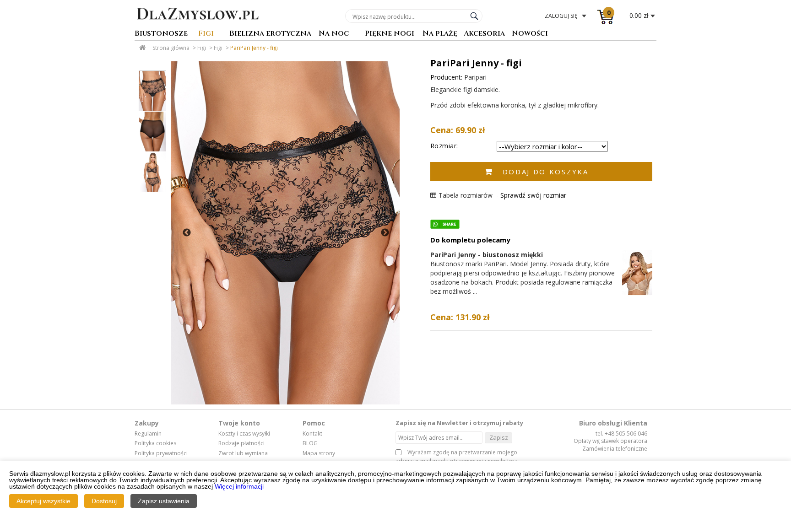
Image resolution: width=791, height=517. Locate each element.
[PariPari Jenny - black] (285, 232)
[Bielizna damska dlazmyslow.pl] (197, 26)
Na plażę (440, 34)
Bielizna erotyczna (270, 34)
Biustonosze (161, 34)
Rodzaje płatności (241, 443)
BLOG (310, 443)
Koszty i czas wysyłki (244, 433)
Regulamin (148, 433)
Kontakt (312, 433)
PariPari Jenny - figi (254, 48)
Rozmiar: (444, 145)
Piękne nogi (389, 34)
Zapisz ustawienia (164, 501)
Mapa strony (319, 453)
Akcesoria (484, 34)
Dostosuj (104, 501)
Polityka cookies (155, 443)
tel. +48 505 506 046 (621, 433)
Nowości (530, 34)
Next (385, 232)
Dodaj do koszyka (546, 171)
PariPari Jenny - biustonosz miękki (486, 254)
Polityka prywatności (161, 453)
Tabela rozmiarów (466, 195)
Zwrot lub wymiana (243, 453)
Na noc (334, 34)
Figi (206, 34)
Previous (186, 232)
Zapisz (498, 437)
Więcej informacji (239, 486)
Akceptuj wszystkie (43, 501)
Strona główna (171, 48)
